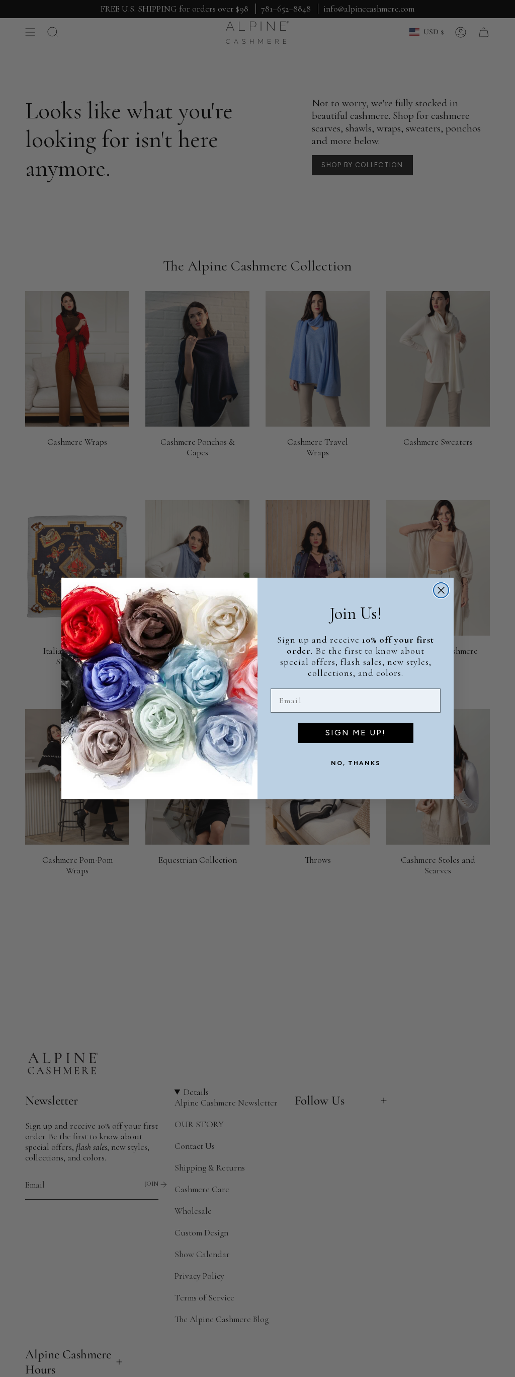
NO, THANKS (356, 763)
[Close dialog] (441, 590)
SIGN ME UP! (355, 732)
